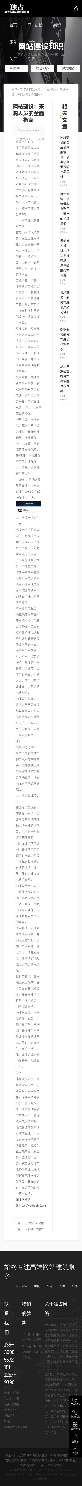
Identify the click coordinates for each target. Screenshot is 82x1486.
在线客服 (75, 1404)
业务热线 (75, 1416)
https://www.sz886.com (32, 1206)
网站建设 (35, 25)
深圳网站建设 (31, 89)
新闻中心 (16, 69)
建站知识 (68, 69)
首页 (13, 25)
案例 (57, 25)
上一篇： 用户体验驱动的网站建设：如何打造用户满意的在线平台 (28, 1224)
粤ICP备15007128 (64, 1469)
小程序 (51, 42)
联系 (31, 59)
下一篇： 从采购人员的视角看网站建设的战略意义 (28, 1230)
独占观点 (42, 69)
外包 (31, 42)
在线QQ (75, 1441)
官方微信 (75, 1429)
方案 (62, 1286)
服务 (13, 42)
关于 (13, 59)
